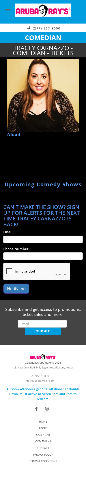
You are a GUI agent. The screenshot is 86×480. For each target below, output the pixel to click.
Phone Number (15, 249)
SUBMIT (43, 331)
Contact (43, 448)
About (43, 428)
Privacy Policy (43, 454)
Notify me (16, 288)
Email (8, 232)
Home (43, 421)
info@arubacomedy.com (39, 381)
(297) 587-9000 (46, 28)
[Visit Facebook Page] (36, 408)
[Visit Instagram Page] (47, 408)
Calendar (43, 435)
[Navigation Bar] (8, 10)
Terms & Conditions (43, 461)
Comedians (43, 441)
